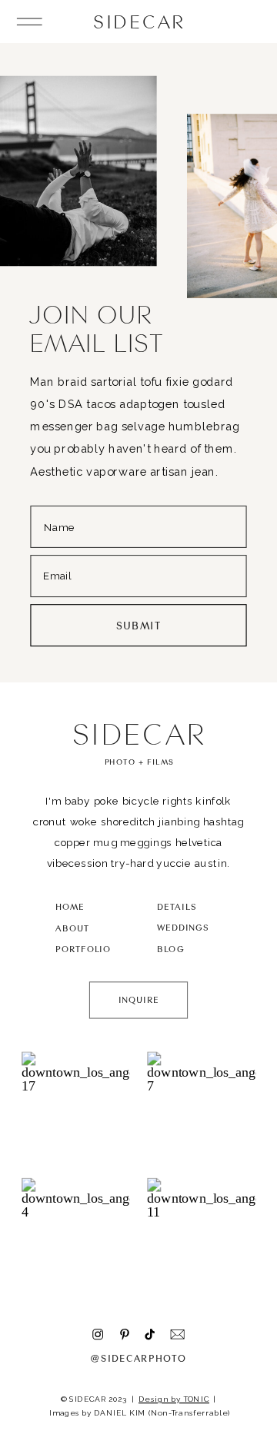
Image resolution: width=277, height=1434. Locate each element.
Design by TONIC (173, 1399)
